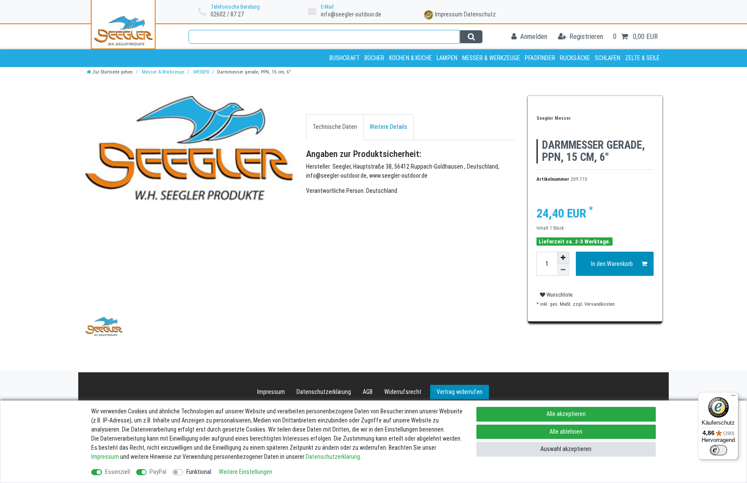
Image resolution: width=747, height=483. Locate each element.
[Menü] (733, 397)
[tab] (335, 127)
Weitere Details (388, 126)
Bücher (374, 57)
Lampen (447, 57)
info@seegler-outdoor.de (351, 14)
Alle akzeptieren (566, 413)
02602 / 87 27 (227, 14)
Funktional (198, 471)
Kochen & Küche (410, 57)
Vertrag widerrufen (459, 391)
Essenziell (117, 471)
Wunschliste (558, 295)
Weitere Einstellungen (245, 471)
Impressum (449, 14)
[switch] (718, 450)
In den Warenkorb (612, 263)
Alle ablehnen (565, 431)
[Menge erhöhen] (563, 258)
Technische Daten (335, 126)
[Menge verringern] (563, 270)
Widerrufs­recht (402, 391)
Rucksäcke (575, 57)
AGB (368, 391)
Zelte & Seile (642, 57)
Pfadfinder (540, 57)
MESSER (200, 72)
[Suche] (471, 37)
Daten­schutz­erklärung (324, 391)
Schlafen (608, 57)
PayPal (158, 471)
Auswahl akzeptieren (565, 448)
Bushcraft (344, 57)
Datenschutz (480, 14)
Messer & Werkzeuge (491, 57)
